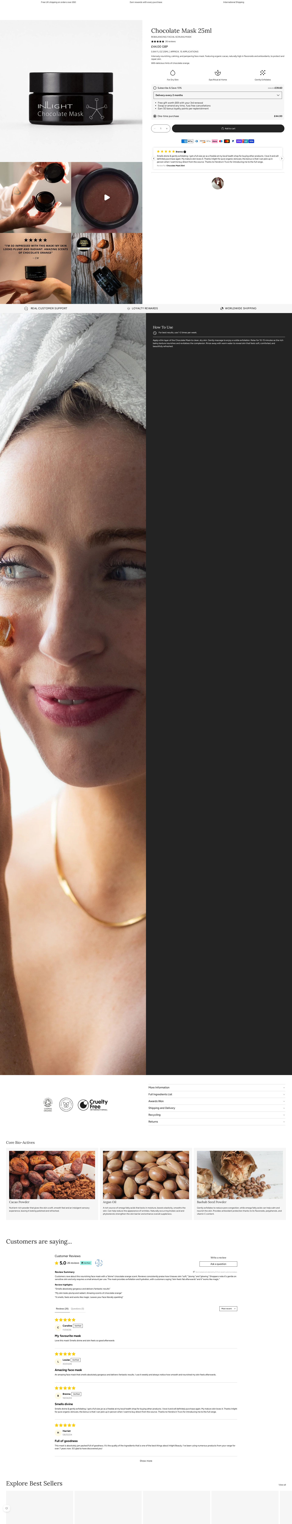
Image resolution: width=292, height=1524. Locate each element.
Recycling (154, 1114)
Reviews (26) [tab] (62, 1308)
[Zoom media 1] (71, 91)
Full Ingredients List (160, 1094)
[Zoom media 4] (35, 268)
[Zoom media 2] (35, 197)
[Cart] (283, 12)
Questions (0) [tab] (77, 1308)
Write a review (218, 1257)
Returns (153, 1121)
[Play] (217, 183)
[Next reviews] (282, 158)
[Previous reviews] (154, 158)
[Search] (270, 12)
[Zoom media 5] (106, 268)
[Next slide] (282, 308)
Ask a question (218, 1264)
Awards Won (156, 1101)
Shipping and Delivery (161, 1108)
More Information (158, 1087)
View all (282, 1485)
